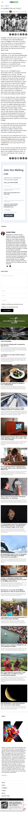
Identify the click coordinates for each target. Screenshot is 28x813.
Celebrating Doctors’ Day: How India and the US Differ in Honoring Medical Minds (14, 618)
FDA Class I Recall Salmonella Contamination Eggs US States (13, 345)
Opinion (7, 6)
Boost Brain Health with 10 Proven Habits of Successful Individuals (12, 384)
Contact (4, 790)
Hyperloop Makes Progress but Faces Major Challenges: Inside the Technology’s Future (12, 408)
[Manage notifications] (24, 809)
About (3, 782)
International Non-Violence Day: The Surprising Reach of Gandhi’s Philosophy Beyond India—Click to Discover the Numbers (13, 555)
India (2, 6)
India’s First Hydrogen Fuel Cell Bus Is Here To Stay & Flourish (15, 804)
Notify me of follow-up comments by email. (12, 304)
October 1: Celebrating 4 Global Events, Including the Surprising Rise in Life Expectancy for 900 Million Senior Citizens (14, 579)
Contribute (4, 788)
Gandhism (4, 128)
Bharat (4, 226)
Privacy (4, 793)
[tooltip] (10, 34)
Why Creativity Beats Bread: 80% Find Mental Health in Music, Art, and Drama (13, 497)
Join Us (3, 785)
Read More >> (5, 775)
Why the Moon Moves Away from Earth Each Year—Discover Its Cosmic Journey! (13, 704)
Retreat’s (3, 99)
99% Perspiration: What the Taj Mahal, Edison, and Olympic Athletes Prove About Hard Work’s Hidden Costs (14, 468)
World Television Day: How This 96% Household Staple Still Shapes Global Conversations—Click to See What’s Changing (14, 438)
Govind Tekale (15, 11)
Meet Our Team (5, 796)
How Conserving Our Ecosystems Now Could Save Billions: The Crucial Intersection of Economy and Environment (13, 674)
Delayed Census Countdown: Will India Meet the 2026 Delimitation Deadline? (14, 645)
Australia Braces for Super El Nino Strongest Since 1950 (13, 355)
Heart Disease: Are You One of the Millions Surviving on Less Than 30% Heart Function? (13, 590)
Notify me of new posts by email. (10, 307)
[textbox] (14, 760)
